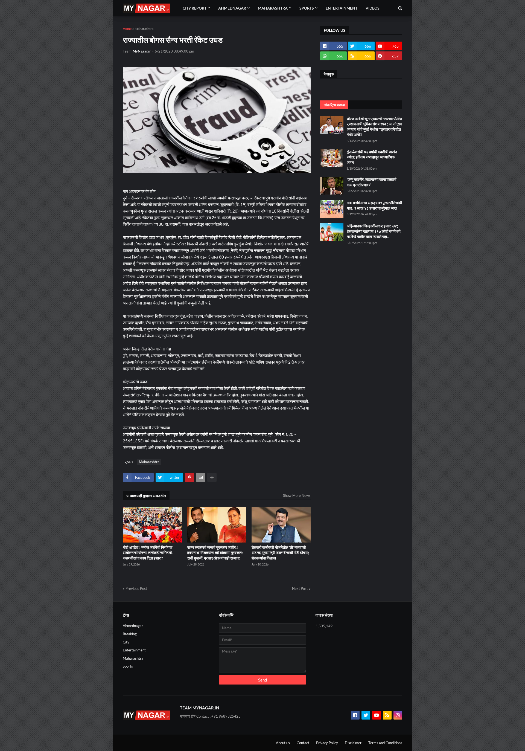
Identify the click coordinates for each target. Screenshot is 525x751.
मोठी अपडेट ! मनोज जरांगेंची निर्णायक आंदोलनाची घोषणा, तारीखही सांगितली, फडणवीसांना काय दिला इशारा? (148, 552)
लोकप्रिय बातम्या (334, 105)
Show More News (297, 495)
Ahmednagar (133, 626)
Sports (128, 666)
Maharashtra (144, 29)
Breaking (130, 634)
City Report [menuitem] (194, 8)
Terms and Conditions (385, 743)
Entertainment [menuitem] (341, 8)
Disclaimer (353, 743)
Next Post (300, 588)
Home (127, 29)
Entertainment (134, 650)
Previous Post (136, 588)
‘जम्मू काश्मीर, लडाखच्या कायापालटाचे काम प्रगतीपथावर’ (371, 182)
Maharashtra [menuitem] (273, 8)
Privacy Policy (327, 743)
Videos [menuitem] (373, 8)
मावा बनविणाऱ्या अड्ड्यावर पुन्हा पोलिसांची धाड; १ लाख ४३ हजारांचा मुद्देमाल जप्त (374, 205)
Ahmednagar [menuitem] (232, 8)
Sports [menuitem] (306, 8)
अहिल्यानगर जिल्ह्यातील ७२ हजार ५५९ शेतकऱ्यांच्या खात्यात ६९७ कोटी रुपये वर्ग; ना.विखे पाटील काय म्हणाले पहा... (374, 231)
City (126, 642)
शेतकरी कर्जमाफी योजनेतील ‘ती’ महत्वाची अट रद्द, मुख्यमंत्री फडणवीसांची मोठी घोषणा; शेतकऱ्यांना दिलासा (280, 552)
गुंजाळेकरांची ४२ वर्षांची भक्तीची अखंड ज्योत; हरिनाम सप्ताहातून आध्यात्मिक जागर (372, 157)
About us (283, 743)
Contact (303, 743)
